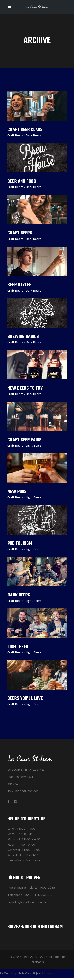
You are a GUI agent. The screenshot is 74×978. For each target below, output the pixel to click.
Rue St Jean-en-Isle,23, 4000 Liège (31, 887)
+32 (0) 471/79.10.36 (37, 895)
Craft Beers (15, 135)
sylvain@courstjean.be (32, 902)
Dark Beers (33, 135)
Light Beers (34, 445)
